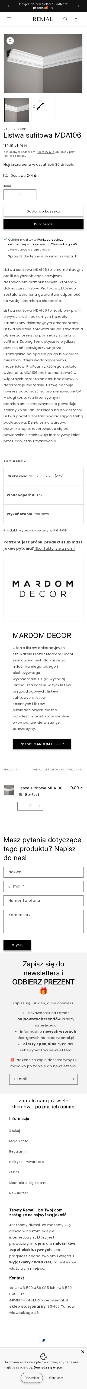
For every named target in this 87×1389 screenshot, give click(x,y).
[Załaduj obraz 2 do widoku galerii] (43, 110)
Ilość (7, 186)
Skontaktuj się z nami (27, 1182)
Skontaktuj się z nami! (54, 548)
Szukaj (14, 1130)
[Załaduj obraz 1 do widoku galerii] (17, 110)
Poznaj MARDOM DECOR (42, 743)
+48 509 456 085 (33, 1287)
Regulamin (18, 1151)
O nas (14, 1172)
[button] (9, 19)
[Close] (83, 1351)
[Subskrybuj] (72, 1079)
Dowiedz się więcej (48, 1367)
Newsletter (18, 1193)
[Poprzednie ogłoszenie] (8, 6)
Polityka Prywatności (27, 1161)
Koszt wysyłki (46, 152)
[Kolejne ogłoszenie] (78, 6)
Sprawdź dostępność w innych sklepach (42, 256)
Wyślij (17, 945)
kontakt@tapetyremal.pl (45, 1300)
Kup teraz (43, 224)
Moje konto (19, 1141)
